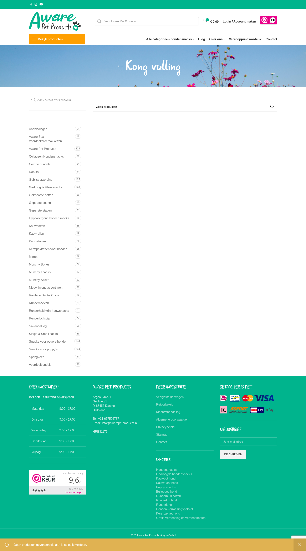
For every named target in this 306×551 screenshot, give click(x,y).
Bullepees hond (166, 491)
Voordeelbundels (40, 364)
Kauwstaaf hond (167, 483)
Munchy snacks (40, 272)
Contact (161, 442)
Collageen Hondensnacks (46, 156)
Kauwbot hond (165, 478)
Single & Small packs (43, 334)
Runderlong (164, 504)
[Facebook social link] (31, 4)
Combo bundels (39, 164)
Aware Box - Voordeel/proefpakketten (45, 139)
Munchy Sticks (39, 280)
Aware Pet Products (42, 148)
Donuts (34, 172)
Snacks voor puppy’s (43, 349)
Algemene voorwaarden (172, 419)
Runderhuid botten (168, 496)
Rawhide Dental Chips (44, 295)
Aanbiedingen (38, 129)
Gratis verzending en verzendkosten (180, 518)
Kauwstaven (37, 241)
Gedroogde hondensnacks (174, 474)
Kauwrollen (36, 233)
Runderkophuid (166, 500)
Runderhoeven (39, 303)
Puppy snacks (166, 487)
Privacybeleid (165, 427)
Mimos (33, 256)
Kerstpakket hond (168, 513)
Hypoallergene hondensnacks (49, 218)
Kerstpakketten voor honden (48, 249)
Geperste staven (40, 210)
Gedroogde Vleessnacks (46, 187)
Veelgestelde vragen (170, 397)
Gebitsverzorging (40, 179)
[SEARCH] (272, 106)
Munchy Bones (39, 264)
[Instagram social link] (35, 4)
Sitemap (161, 434)
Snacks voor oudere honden (48, 341)
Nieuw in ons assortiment (46, 287)
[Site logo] (55, 21)
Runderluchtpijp (39, 318)
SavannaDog (38, 326)
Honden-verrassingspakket (174, 509)
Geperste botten (40, 202)
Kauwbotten (37, 226)
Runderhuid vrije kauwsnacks (49, 310)
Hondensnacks (166, 469)
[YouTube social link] (41, 4)
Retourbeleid (164, 404)
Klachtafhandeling (168, 412)
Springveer (36, 357)
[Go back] (120, 66)
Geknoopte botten (41, 195)
